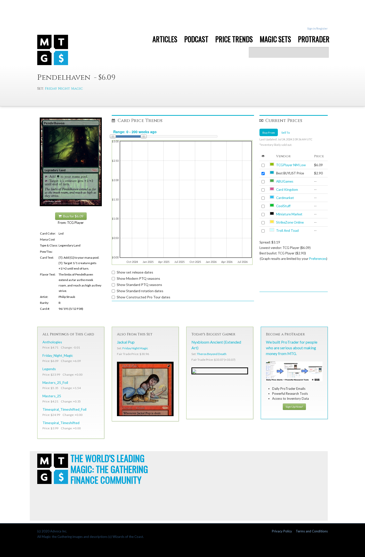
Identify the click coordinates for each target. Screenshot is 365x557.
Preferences (317, 259)
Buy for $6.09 (72, 216)
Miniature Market (289, 214)
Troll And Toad (287, 231)
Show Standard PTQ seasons (139, 284)
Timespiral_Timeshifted (60, 423)
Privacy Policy (282, 531)
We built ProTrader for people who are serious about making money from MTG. (291, 348)
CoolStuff (283, 206)
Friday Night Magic (64, 88)
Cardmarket (285, 198)
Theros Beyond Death (211, 354)
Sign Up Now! (294, 406)
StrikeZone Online (290, 222)
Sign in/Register (317, 28)
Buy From (268, 132)
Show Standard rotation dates (140, 291)
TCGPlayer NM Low (291, 165)
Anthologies (52, 342)
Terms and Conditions (312, 531)
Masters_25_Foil (55, 382)
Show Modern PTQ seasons (138, 278)
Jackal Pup (126, 342)
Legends (49, 369)
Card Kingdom (287, 190)
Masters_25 (51, 396)
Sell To (285, 132)
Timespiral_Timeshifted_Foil (64, 409)
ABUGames (284, 181)
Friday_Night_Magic (57, 355)
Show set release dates (135, 272)
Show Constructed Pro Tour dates (143, 297)
